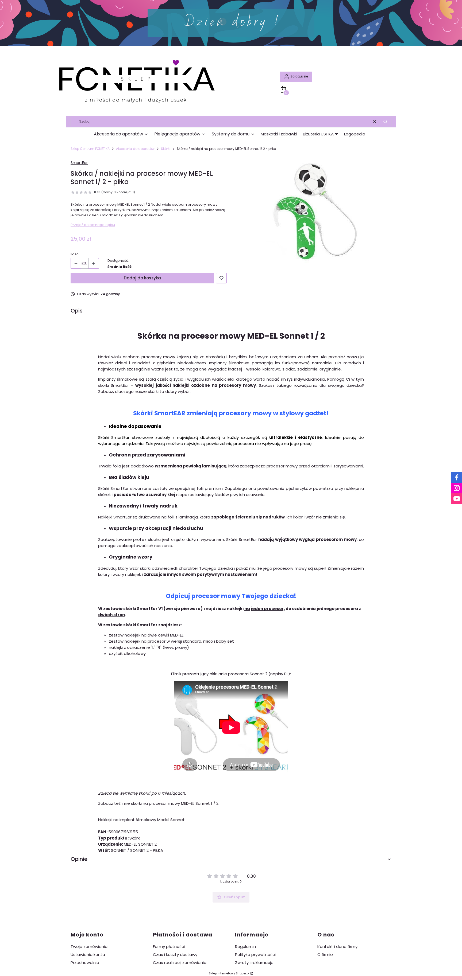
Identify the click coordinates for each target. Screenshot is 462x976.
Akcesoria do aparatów (135, 148)
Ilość (75, 254)
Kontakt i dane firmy (337, 946)
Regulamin (245, 946)
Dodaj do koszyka (142, 278)
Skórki (165, 148)
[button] (385, 121)
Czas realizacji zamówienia (179, 962)
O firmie (325, 954)
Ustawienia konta (88, 954)
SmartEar (79, 162)
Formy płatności (169, 946)
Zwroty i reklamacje (254, 962)
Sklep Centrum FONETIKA (90, 148)
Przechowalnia (85, 962)
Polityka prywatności (255, 954)
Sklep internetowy (229, 973)
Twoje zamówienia (89, 946)
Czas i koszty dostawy (175, 954)
